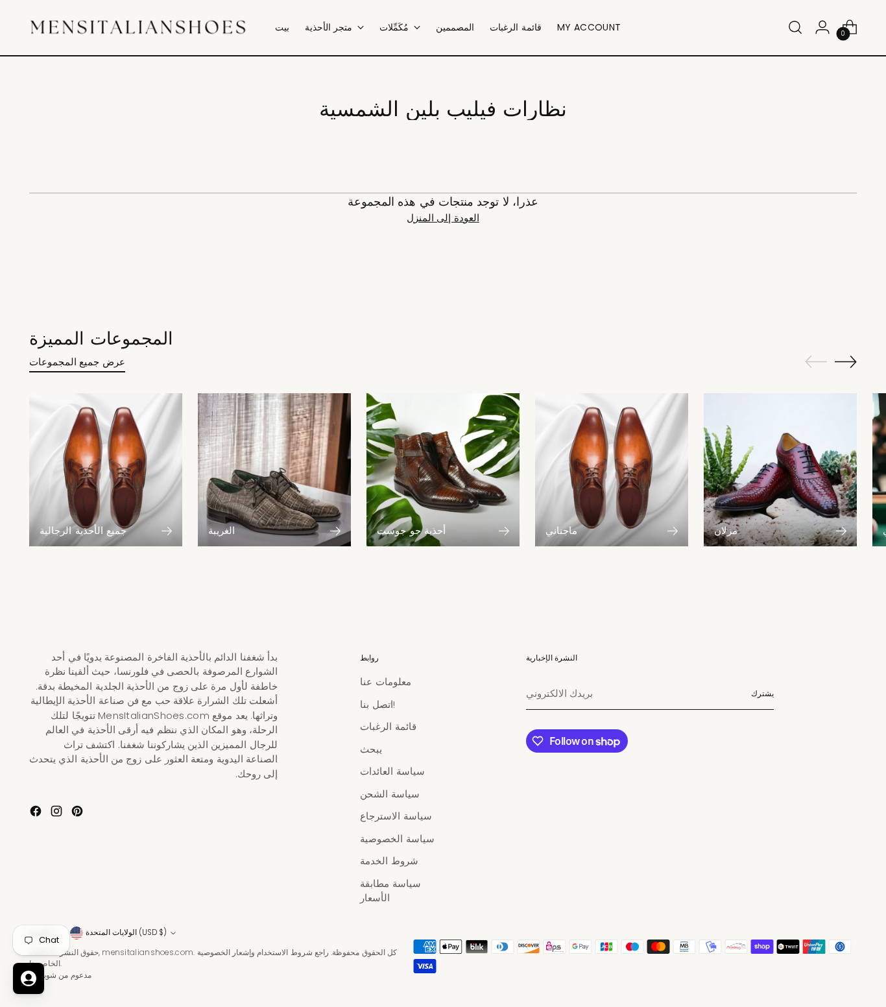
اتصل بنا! (377, 704)
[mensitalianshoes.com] (142, 27)
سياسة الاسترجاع (395, 816)
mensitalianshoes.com (147, 952)
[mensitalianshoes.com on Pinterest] (78, 813)
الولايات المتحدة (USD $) (126, 932)
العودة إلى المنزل (443, 217)
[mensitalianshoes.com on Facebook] (37, 813)
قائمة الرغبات (388, 726)
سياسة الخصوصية (397, 838)
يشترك (762, 693)
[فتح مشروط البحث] (795, 27)
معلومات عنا (385, 681)
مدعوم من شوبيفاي (60, 975)
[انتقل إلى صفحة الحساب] (822, 27)
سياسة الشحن (389, 794)
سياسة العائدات (392, 771)
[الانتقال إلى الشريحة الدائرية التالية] (846, 361)
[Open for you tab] (28, 978)
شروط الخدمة (389, 860)
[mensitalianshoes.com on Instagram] (58, 813)
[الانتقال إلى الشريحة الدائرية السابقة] (816, 362)
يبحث (371, 749)
